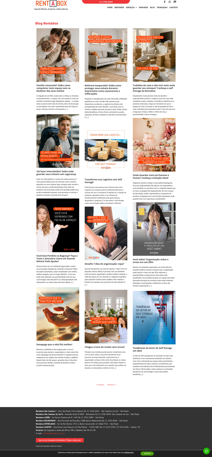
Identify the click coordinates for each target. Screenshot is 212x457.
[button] (206, 451)
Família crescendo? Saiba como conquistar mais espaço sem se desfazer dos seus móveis (53, 88)
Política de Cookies (56, 446)
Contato (173, 7)
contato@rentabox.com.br (53, 433)
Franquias (162, 7)
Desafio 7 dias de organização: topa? (104, 263)
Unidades (143, 7)
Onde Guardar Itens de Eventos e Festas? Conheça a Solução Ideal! (151, 176)
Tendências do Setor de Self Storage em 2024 (152, 349)
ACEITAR (147, 453)
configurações (128, 453)
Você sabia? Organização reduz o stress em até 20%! (150, 261)
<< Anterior (100, 385)
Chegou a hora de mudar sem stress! (105, 346)
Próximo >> (112, 385)
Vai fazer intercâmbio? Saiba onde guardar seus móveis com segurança (56, 173)
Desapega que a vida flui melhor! (54, 344)
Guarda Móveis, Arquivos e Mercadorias (51, 9)
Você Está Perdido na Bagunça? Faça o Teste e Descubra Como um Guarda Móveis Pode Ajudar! (57, 258)
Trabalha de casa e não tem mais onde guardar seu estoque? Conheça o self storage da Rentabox (154, 88)
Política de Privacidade (42, 446)
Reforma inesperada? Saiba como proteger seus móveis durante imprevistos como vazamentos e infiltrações (103, 89)
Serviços (130, 7)
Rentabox (119, 7)
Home (110, 7)
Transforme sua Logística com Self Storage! (103, 181)
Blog (152, 7)
